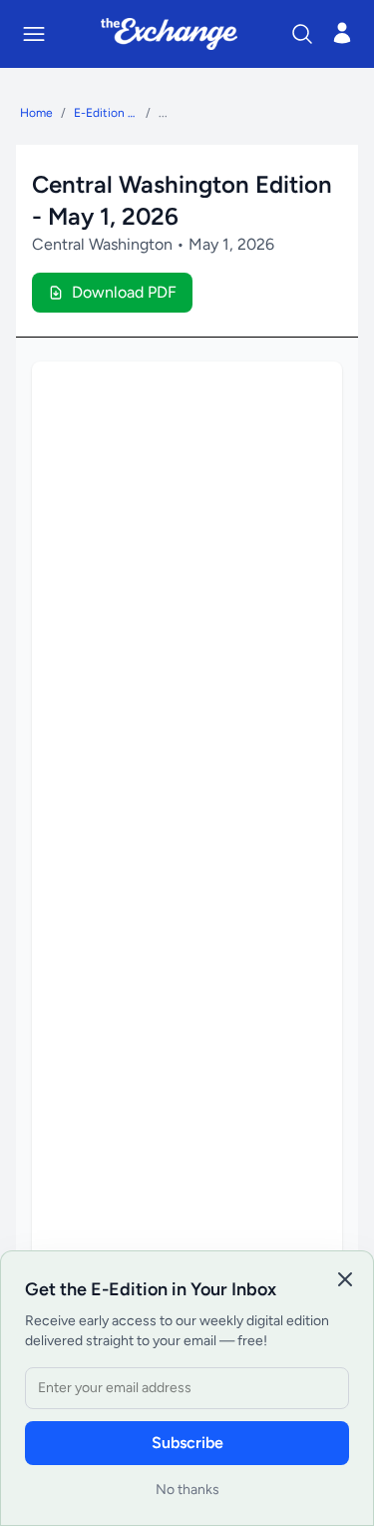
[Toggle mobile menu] (34, 34)
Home (36, 113)
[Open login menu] (342, 33)
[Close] (345, 1279)
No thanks (187, 1489)
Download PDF (124, 292)
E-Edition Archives (106, 113)
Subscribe (187, 1442)
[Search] (302, 34)
